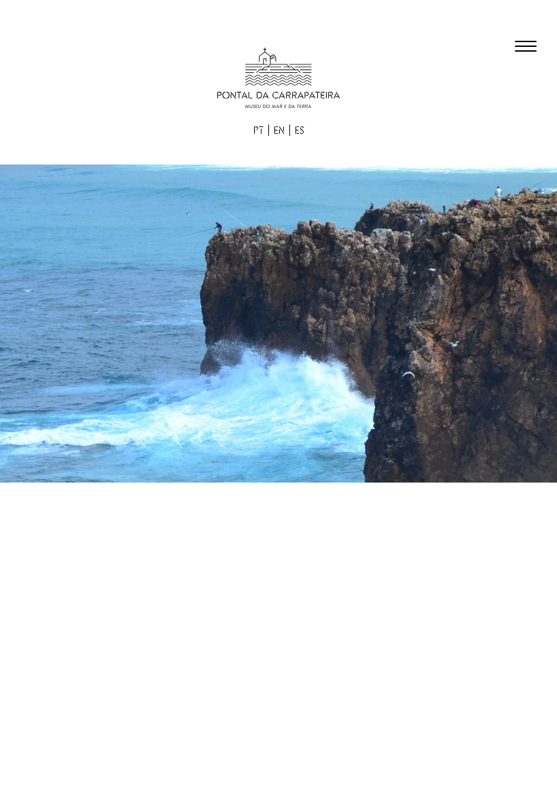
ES (299, 131)
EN (279, 131)
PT (258, 131)
